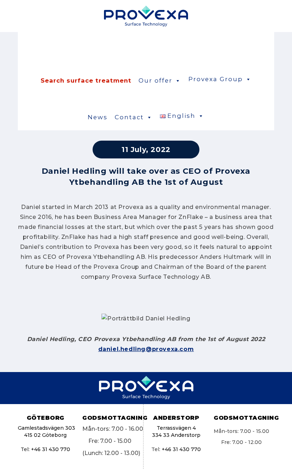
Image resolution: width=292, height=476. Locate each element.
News (98, 117)
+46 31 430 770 (50, 449)
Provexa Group (215, 79)
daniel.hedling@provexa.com (146, 349)
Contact (129, 117)
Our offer (155, 80)
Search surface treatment (86, 80)
